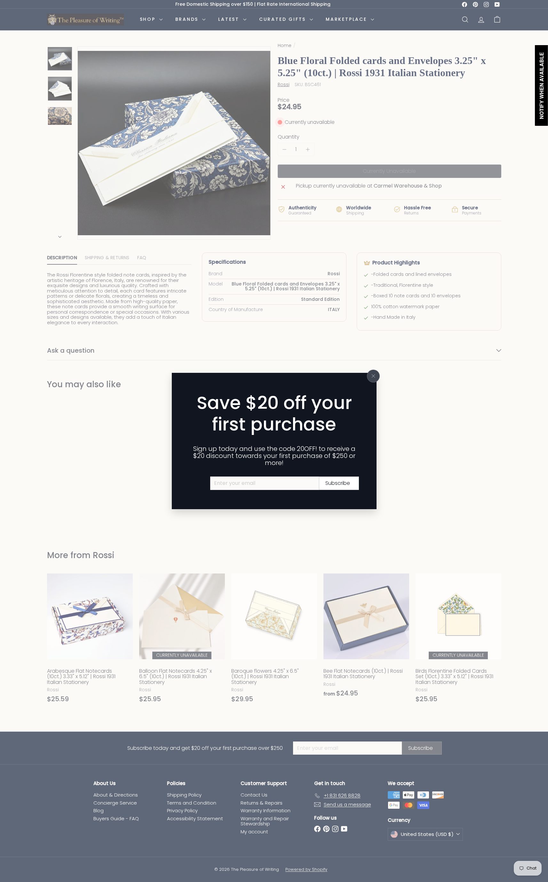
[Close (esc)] (373, 376)
